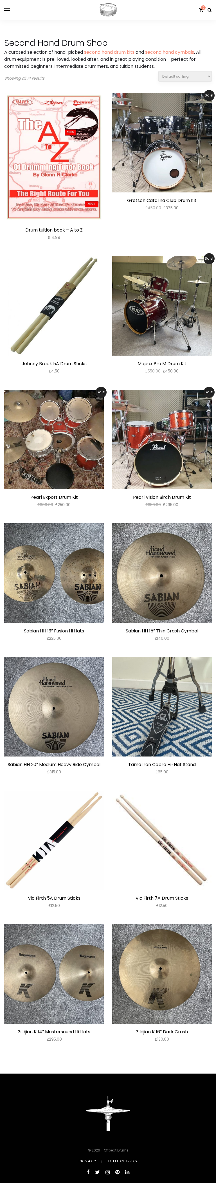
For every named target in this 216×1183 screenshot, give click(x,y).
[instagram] (107, 1172)
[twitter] (97, 1172)
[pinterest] (117, 1172)
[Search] (210, 10)
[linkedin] (127, 1172)
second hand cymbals (169, 52)
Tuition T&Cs (123, 1161)
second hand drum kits (109, 52)
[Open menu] (7, 9)
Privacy (88, 1161)
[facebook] (88, 1172)
